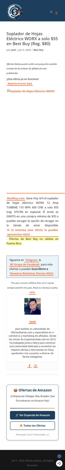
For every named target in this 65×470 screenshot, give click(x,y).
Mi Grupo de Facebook (25, 264)
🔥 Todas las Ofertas (33, 425)
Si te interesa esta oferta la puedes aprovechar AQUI (32, 232)
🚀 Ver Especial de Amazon (32, 415)
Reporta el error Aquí (20, 83)
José (13, 49)
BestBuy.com (16, 198)
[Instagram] (35, 366)
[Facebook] (29, 366)
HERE (32, 292)
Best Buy (39, 49)
